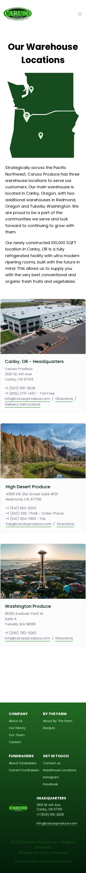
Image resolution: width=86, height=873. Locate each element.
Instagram (51, 777)
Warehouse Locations (59, 770)
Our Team (17, 735)
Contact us (51, 763)
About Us (15, 721)
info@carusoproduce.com (27, 398)
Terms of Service (56, 861)
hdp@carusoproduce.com (28, 523)
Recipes (49, 728)
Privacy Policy (27, 861)
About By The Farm (57, 721)
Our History (17, 728)
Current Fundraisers (24, 770)
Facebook (50, 784)
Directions (64, 398)
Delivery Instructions (22, 404)
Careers (15, 742)
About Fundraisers (22, 763)
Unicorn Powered (53, 852)
